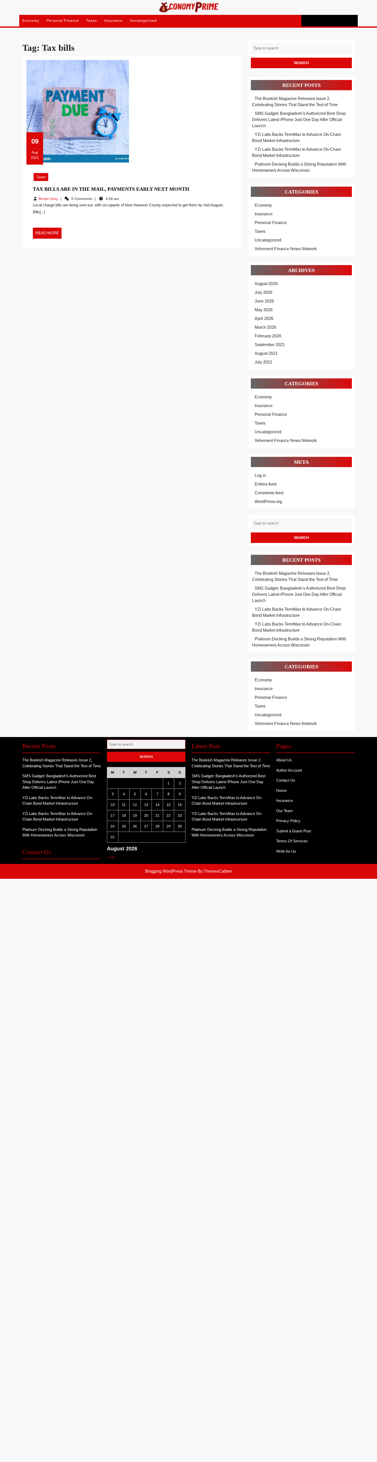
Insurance (113, 20)
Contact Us (285, 780)
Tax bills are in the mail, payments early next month (111, 189)
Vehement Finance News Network (286, 249)
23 (180, 815)
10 (113, 805)
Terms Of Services (292, 841)
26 (135, 826)
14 (157, 805)
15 (168, 805)
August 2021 (266, 353)
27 (146, 826)
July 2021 (263, 362)
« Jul (111, 857)
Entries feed (265, 484)
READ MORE (48, 234)
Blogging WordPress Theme (171, 871)
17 (113, 815)
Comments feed (269, 493)
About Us (284, 760)
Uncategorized (143, 20)
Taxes (91, 20)
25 (124, 826)
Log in (260, 475)
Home (281, 790)
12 (135, 805)
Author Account (289, 770)
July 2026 (263, 292)
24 (113, 826)
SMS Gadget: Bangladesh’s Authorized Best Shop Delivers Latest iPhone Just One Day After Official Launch (299, 119)
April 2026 (264, 318)
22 (168, 815)
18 (124, 815)
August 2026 (266, 283)
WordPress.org (268, 501)
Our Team (284, 811)
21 (157, 815)
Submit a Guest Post (293, 831)
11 (124, 805)
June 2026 (264, 301)
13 (146, 805)
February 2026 (268, 336)
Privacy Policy (288, 821)
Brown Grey (48, 199)
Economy (30, 20)
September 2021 (270, 344)
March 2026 (265, 327)
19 (135, 815)
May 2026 (264, 310)
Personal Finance (62, 20)
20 (146, 815)
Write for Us (286, 851)
